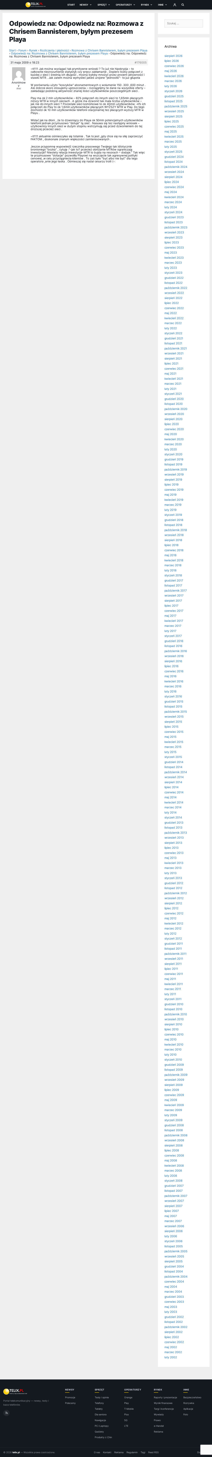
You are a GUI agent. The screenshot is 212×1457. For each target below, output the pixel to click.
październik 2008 (175, 1135)
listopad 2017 (173, 585)
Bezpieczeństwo (192, 1397)
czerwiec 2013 (174, 853)
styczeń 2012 (173, 938)
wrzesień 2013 (174, 837)
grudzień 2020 (174, 399)
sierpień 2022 (173, 298)
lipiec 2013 (171, 847)
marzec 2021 (172, 383)
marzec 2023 (173, 262)
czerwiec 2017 (173, 610)
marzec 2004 (173, 1291)
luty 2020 (170, 449)
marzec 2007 (173, 1221)
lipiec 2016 (171, 666)
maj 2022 (170, 313)
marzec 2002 (173, 1352)
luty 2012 (170, 933)
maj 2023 (170, 252)
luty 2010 (170, 1054)
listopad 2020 (173, 404)
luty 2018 (170, 570)
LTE (126, 1425)
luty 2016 (170, 691)
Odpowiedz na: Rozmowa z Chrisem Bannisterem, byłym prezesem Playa (59, 53)
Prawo (157, 1420)
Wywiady (159, 1414)
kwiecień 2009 (174, 1105)
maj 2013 (170, 857)
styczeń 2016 (173, 696)
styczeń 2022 (173, 333)
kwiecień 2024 (174, 197)
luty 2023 (170, 267)
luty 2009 (170, 1115)
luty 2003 (170, 1311)
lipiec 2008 (171, 1150)
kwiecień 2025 (174, 136)
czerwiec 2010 (174, 1034)
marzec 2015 (172, 747)
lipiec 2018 (171, 545)
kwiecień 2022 (174, 318)
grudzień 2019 (173, 459)
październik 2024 (175, 167)
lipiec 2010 (171, 1029)
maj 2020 (170, 434)
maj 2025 (170, 131)
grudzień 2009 (174, 1064)
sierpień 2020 (173, 419)
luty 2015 (170, 752)
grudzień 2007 (174, 1185)
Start (71, 4)
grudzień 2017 (173, 580)
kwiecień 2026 (174, 76)
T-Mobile (129, 1408)
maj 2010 (170, 1039)
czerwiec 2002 (174, 1342)
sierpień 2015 (173, 721)
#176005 (141, 62)
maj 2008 (170, 1160)
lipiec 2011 (171, 968)
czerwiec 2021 (173, 368)
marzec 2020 (173, 444)
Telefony (99, 1403)
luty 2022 (170, 328)
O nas (97, 1452)
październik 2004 (175, 1276)
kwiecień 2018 (173, 560)
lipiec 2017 (171, 605)
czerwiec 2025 (174, 126)
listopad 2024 (173, 161)
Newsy (84, 4)
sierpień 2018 (173, 540)
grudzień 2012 (173, 883)
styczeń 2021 (173, 393)
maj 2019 (170, 494)
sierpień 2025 (173, 116)
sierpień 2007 (173, 1206)
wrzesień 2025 (174, 111)
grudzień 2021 (173, 338)
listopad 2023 (173, 222)
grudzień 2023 (174, 217)
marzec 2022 (173, 323)
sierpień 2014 (173, 782)
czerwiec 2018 (173, 550)
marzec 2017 (172, 625)
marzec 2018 (172, 565)
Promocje (70, 1397)
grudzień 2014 (173, 762)
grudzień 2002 (174, 1317)
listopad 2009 (173, 1069)
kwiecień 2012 (173, 923)
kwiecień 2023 (174, 257)
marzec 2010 (173, 1049)
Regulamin (132, 1452)
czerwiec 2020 (174, 429)
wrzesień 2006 (174, 1226)
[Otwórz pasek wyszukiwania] (183, 5)
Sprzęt (102, 4)
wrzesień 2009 (174, 1079)
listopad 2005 (173, 1246)
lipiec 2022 (171, 303)
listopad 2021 (173, 343)
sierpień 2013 (173, 842)
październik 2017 (175, 590)
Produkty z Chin (103, 1437)
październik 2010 (175, 1014)
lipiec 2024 (171, 182)
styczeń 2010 (173, 1059)
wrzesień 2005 (174, 1256)
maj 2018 (170, 555)
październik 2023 (175, 227)
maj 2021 (170, 373)
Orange (128, 1397)
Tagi (143, 1452)
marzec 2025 (173, 141)
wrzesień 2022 (174, 293)
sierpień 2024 (173, 177)
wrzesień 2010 (174, 1019)
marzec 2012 (172, 928)
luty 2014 (170, 812)
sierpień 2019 (173, 479)
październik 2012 (175, 893)
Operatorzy (124, 4)
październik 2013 (175, 832)
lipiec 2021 (171, 363)
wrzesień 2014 (174, 777)
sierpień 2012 (173, 903)
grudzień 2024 (174, 156)
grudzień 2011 (173, 943)
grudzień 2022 (174, 277)
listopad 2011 (173, 948)
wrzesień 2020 (174, 414)
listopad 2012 (173, 888)
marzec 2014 (173, 807)
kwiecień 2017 (173, 620)
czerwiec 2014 (174, 792)
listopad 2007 (173, 1190)
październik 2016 (175, 651)
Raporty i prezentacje (165, 1397)
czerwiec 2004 (174, 1281)
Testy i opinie (102, 1397)
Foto (185, 1414)
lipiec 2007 (171, 1211)
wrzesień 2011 (173, 958)
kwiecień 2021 (173, 378)
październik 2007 (175, 1196)
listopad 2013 (173, 827)
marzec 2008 (173, 1170)
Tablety (99, 1408)
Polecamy (70, 1403)
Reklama (158, 1431)
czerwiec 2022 (174, 308)
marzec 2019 (173, 504)
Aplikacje (188, 1408)
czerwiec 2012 (173, 913)
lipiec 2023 (171, 242)
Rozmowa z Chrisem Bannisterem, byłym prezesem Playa (109, 50)
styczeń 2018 (173, 575)
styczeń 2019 (173, 514)
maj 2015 (170, 736)
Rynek (145, 4)
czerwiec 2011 (173, 974)
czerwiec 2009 (174, 1095)
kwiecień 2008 (174, 1165)
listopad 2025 (173, 101)
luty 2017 (170, 631)
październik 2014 (175, 772)
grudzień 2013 (173, 822)
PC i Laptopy (102, 1425)
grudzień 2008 (174, 1125)
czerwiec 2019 (174, 489)
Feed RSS (153, 1452)
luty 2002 (170, 1357)
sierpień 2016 (173, 661)
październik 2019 (175, 469)
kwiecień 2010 (173, 1044)
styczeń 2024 (173, 212)
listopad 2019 (173, 464)
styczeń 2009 (173, 1120)
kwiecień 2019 (173, 499)
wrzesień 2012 (174, 898)
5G (125, 1420)
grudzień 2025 (174, 96)
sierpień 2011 (173, 963)
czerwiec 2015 (173, 731)
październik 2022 (175, 288)
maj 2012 (170, 918)
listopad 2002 (173, 1322)
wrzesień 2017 (174, 595)
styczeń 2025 (173, 151)
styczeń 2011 (173, 999)
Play (126, 1403)
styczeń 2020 (173, 454)
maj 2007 (170, 1216)
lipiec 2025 (171, 121)
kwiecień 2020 (174, 439)
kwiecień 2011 (173, 984)
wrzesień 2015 (174, 716)
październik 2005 (175, 1251)
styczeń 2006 (173, 1241)
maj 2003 (170, 1306)
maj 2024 (170, 192)
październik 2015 (175, 711)
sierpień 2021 (173, 358)
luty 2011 (170, 994)
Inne (161, 4)
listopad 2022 (173, 282)
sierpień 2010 (173, 1024)
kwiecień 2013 (173, 863)
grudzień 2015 (173, 701)
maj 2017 (170, 615)
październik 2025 (175, 106)
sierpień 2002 (173, 1332)
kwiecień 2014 (173, 802)
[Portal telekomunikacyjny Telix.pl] (15, 1391)
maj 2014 (170, 797)
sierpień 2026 (173, 56)
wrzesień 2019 (174, 474)
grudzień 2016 (173, 641)
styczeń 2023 (173, 272)
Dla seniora (100, 1414)
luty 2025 (170, 146)
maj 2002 (170, 1347)
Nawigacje (100, 1420)
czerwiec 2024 (174, 187)
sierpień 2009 (173, 1085)
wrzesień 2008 (174, 1140)
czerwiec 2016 (174, 671)
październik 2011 (175, 953)
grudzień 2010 (173, 1004)
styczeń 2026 (173, 91)
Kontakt (107, 1452)
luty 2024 (170, 207)
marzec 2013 (173, 868)
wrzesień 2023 (174, 232)
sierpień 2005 (173, 1261)
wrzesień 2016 (174, 656)
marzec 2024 (173, 202)
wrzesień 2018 (174, 535)
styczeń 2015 (173, 757)
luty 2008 (170, 1175)
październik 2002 (175, 1327)
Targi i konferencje (164, 1408)
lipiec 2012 (171, 908)
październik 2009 (175, 1074)
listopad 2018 (173, 525)
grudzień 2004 (174, 1266)
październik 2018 (175, 530)
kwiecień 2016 (173, 681)
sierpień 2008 (173, 1145)
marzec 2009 (173, 1110)
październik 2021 (175, 348)
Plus (126, 1414)
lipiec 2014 (171, 787)
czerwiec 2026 (174, 66)
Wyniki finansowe (163, 1403)
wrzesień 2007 (174, 1200)
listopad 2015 (173, 706)
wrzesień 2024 (174, 171)
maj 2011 (170, 979)
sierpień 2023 (173, 237)
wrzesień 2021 (174, 353)
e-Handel (159, 1425)
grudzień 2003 (174, 1296)
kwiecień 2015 (173, 742)
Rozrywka (188, 1403)
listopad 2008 (173, 1130)
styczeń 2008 (173, 1180)
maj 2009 (170, 1100)
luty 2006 (170, 1236)
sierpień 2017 (173, 600)
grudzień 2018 (173, 520)
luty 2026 (170, 86)
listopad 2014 (173, 767)
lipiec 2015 (171, 726)
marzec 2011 (172, 989)
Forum (22, 50)
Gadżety (99, 1431)
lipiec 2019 (171, 484)
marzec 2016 (173, 686)
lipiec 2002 (171, 1337)
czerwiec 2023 (174, 247)
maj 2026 (170, 71)
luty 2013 (170, 873)
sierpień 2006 (173, 1231)
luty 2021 (170, 388)
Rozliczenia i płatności (54, 50)
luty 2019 (170, 510)
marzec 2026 (173, 81)
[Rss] (6, 1413)
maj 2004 (170, 1286)
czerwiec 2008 (174, 1155)
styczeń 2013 (173, 878)
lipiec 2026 (171, 61)
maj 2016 (170, 676)
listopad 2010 (173, 1009)
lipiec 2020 (171, 424)
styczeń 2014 (173, 817)
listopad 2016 (173, 646)
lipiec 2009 (171, 1090)
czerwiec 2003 (174, 1301)
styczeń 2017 (173, 636)
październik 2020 (175, 409)
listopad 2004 (173, 1271)
